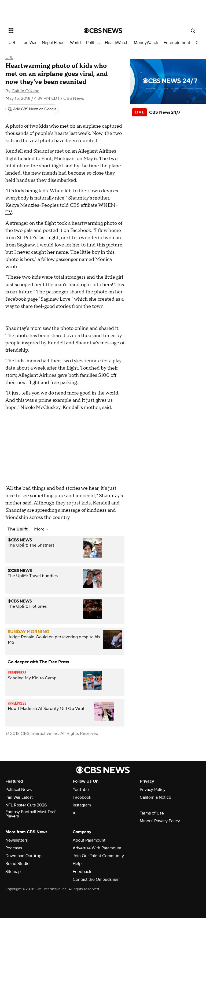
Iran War (28, 42)
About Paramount (89, 840)
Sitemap (13, 871)
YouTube (81, 789)
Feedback (82, 871)
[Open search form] (192, 31)
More (40, 529)
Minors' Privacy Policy (160, 821)
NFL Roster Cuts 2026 (26, 805)
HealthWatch (116, 42)
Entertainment (177, 42)
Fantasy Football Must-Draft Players (31, 814)
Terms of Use (152, 813)
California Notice (155, 797)
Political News (18, 789)
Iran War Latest (19, 797)
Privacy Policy (152, 789)
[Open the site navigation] (40, 30)
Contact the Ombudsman (96, 879)
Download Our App (23, 856)
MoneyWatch (146, 42)
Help (77, 863)
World (75, 42)
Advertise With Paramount (97, 848)
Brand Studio (17, 863)
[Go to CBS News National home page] (103, 30)
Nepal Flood (53, 42)
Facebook (82, 797)
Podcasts (13, 848)
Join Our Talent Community (98, 856)
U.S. (12, 42)
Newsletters (16, 840)
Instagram (82, 805)
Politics (93, 42)
